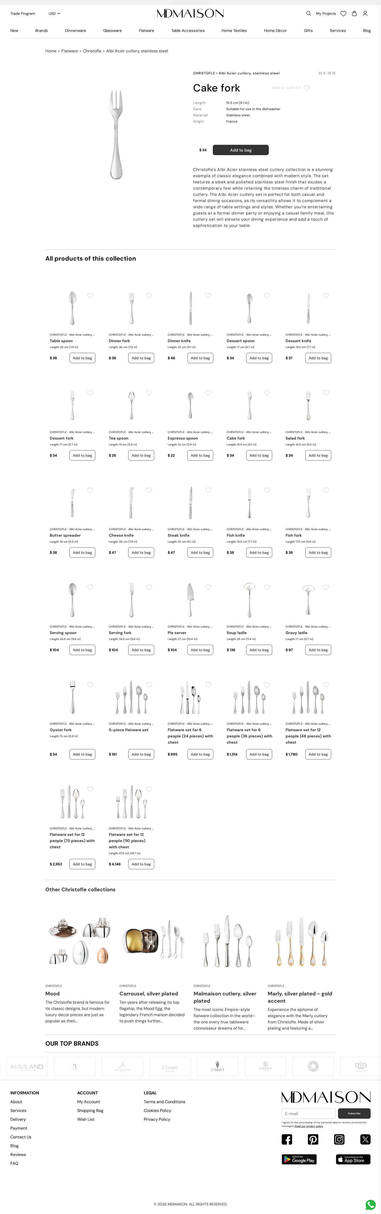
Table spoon (61, 340)
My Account (88, 1101)
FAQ (14, 1163)
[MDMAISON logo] (326, 1097)
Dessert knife (298, 340)
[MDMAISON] (190, 13)
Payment (18, 1128)
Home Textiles (234, 30)
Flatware (146, 30)
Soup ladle (237, 632)
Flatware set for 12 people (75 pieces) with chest (72, 841)
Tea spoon (118, 438)
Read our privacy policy (309, 1126)
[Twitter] (365, 1140)
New (14, 30)
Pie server (177, 632)
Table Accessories (188, 30)
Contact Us (20, 1137)
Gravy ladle (296, 632)
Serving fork (120, 632)
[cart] (354, 13)
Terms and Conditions (164, 1101)
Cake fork (236, 438)
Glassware (112, 30)
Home (51, 51)
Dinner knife (179, 340)
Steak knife (178, 535)
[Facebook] (287, 1140)
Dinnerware (75, 30)
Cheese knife (121, 535)
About (16, 1101)
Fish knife (236, 535)
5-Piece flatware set (129, 729)
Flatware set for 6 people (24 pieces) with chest (190, 736)
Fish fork (294, 535)
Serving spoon (63, 632)
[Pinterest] (313, 1140)
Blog (367, 30)
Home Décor (275, 30)
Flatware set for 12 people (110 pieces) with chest (127, 841)
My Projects (326, 13)
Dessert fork (62, 438)
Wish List (85, 1119)
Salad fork (295, 438)
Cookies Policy (157, 1110)
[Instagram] (339, 1140)
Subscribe (354, 1113)
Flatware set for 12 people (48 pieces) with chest (308, 736)
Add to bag (241, 150)
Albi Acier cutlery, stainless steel (137, 51)
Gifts (308, 30)
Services (338, 30)
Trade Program (22, 13)
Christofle (92, 51)
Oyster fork (61, 729)
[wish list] (343, 13)
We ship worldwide (190, 3)
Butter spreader (65, 535)
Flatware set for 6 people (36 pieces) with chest (249, 736)
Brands (41, 30)
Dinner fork (119, 340)
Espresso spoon (183, 438)
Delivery (18, 1119)
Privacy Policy (157, 1119)
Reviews (18, 1154)
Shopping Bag (90, 1110)
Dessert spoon (241, 340)
